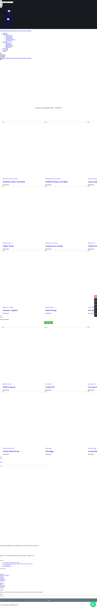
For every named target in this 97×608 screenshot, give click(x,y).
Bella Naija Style (9, 46)
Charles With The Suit (11, 451)
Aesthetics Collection (10, 39)
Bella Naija (8, 47)
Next (1, 458)
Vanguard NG (9, 43)
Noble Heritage (51, 310)
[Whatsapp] (9, 570)
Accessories (5, 49)
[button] (1, 501)
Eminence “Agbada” (10, 310)
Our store (2, 581)
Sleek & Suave (9, 37)
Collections (5, 34)
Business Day (9, 44)
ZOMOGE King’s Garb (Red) (14, 182)
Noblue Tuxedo (8, 246)
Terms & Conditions (4, 575)
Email (1, 594)
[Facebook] (2, 570)
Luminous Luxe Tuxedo (54, 246)
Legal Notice (3, 580)
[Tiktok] (13, 570)
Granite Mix (50, 387)
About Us (5, 33)
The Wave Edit (9, 35)
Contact (4, 51)
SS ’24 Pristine (9, 38)
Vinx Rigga (49, 451)
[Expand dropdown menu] (8, 42)
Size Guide (5, 48)
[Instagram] (5, 570)
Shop (1, 584)
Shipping (2, 578)
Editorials (5, 42)
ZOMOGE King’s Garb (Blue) (56, 182)
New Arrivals (9, 40)
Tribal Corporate (9, 387)
